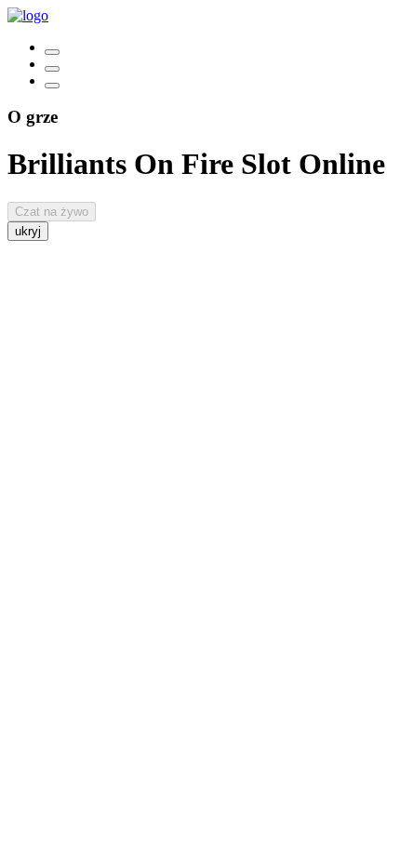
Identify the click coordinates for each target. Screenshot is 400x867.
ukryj (28, 231)
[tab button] (52, 52)
